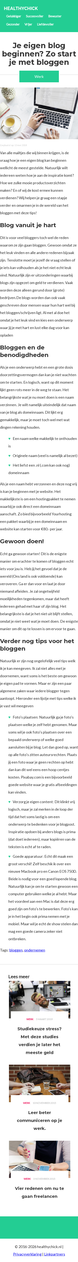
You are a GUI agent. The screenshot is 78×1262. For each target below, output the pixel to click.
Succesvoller (34, 16)
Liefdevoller (45, 24)
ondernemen (34, 950)
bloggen (16, 950)
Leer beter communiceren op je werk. (39, 1120)
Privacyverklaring (27, 1254)
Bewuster (55, 16)
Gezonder (13, 24)
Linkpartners (54, 1254)
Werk (39, 76)
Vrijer (28, 24)
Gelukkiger (13, 16)
